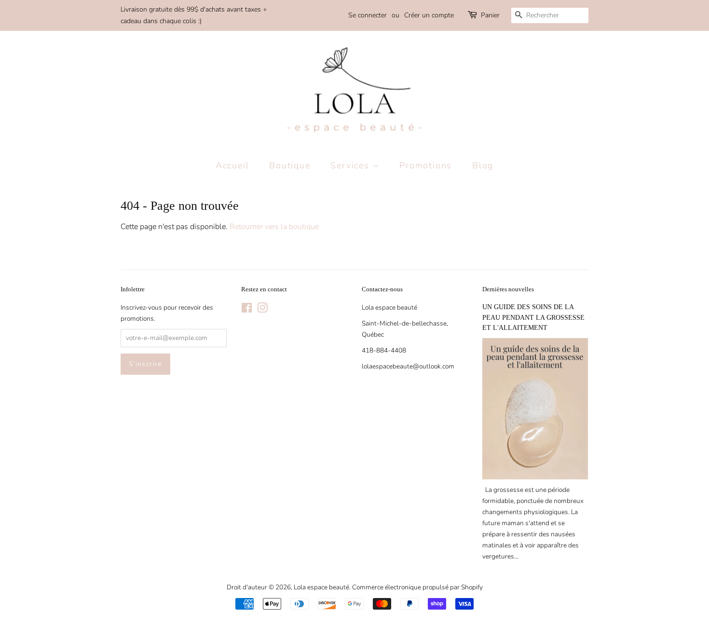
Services (351, 165)
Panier (490, 15)
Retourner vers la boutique (274, 226)
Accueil (232, 165)
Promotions (425, 165)
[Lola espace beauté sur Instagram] (262, 309)
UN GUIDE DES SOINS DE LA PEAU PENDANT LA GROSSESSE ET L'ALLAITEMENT (533, 317)
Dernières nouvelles (508, 289)
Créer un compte (429, 15)
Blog (482, 165)
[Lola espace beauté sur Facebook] (246, 309)
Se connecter (367, 15)
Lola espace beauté (321, 587)
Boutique (289, 165)
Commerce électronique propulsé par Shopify (417, 587)
